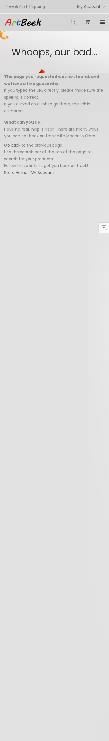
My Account (89, 6)
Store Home (15, 172)
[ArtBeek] (29, 22)
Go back (12, 145)
